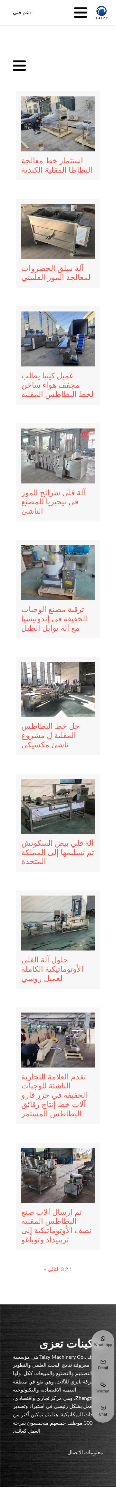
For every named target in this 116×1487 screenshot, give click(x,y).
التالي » (52, 1269)
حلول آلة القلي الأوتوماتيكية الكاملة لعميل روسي (52, 969)
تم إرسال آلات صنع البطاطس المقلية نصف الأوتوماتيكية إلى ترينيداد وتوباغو (56, 1226)
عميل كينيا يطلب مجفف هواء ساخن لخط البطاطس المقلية (57, 385)
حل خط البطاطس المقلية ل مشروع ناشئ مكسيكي (50, 736)
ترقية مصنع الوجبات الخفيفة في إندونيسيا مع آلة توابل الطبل (54, 619)
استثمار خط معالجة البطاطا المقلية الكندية (56, 165)
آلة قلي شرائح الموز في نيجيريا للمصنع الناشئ (53, 502)
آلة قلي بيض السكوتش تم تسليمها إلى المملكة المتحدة (57, 853)
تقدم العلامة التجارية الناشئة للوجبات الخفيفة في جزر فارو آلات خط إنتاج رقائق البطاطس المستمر (54, 1095)
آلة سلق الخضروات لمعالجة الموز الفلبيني (56, 273)
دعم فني (22, 12)
